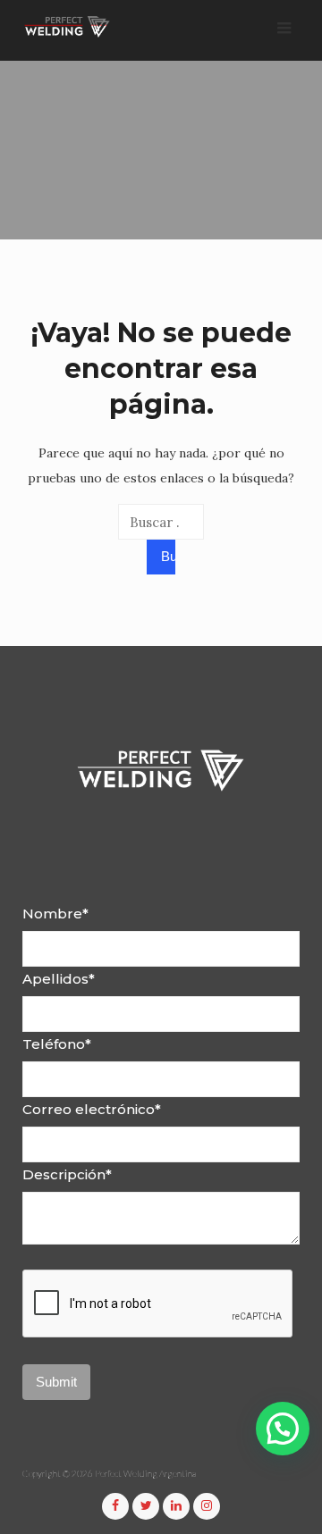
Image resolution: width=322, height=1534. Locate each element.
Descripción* (67, 1174)
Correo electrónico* (91, 1109)
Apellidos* (58, 978)
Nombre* (55, 913)
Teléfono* (56, 1043)
